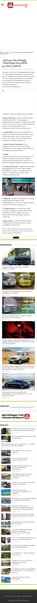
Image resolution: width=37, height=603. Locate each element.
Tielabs (31, 596)
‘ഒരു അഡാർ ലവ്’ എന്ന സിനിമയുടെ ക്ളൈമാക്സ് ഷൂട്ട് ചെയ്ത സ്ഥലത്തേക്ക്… (22, 562)
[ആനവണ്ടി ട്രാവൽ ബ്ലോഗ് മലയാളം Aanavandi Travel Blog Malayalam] (18, 5)
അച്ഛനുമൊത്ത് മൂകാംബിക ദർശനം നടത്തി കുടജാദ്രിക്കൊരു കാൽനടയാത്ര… (22, 467)
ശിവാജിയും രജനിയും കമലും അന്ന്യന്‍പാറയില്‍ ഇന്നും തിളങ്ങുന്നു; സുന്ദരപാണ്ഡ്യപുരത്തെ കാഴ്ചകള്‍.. (23, 507)
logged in (19, 407)
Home (3, 52)
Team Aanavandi (15, 596)
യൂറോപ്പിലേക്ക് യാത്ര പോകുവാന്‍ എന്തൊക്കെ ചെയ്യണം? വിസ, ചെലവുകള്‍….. (21, 475)
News (7, 52)
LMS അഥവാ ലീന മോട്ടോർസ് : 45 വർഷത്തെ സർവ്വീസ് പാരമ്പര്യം (17, 292)
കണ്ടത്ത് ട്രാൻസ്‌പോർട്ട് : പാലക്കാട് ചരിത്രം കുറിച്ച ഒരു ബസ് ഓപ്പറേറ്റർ (17, 316)
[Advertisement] (18, 28)
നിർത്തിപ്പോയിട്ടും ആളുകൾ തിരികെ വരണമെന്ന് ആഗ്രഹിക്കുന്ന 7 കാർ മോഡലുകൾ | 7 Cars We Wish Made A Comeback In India (18, 367)
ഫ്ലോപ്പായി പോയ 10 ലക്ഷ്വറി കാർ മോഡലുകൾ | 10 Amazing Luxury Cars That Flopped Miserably (17, 393)
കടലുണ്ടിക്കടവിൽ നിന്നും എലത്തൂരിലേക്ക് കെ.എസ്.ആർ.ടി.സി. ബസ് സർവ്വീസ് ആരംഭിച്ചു (24, 570)
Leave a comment (18, 69)
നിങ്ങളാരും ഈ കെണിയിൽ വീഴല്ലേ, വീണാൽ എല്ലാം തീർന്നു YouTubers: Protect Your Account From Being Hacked (18, 341)
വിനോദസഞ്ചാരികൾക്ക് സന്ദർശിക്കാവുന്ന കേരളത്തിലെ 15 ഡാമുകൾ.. (22, 491)
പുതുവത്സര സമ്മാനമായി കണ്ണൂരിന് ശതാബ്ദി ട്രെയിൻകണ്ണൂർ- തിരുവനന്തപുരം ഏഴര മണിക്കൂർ (22, 531)
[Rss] (18, 598)
